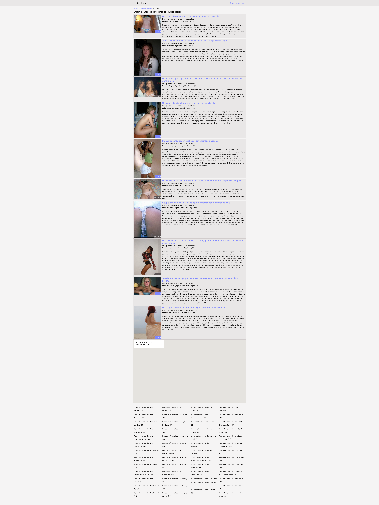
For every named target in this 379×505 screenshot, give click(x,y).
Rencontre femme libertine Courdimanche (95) (143, 480)
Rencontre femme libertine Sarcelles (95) (232, 466)
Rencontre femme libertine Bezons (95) (146, 451)
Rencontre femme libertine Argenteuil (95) (143, 409)
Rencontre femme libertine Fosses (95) (174, 444)
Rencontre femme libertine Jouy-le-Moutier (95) (175, 494)
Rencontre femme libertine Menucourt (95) (200, 444)
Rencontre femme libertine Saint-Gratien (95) (230, 430)
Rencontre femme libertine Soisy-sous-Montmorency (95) (231, 473)
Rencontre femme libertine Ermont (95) (174, 430)
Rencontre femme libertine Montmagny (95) (200, 466)
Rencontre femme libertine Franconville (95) (171, 451)
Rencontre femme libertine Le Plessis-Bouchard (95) (201, 416)
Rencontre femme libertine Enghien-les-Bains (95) (175, 423)
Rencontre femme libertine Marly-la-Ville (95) (203, 437)
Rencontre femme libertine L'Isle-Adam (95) (202, 409)
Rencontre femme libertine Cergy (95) (146, 466)
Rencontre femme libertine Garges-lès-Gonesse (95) (174, 458)
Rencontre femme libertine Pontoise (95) (231, 416)
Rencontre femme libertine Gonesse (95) (175, 466)
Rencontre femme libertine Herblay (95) (174, 487)
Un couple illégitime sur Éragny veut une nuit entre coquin (190, 16)
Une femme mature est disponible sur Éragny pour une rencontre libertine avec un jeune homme (202, 241)
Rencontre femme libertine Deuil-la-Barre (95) (146, 487)
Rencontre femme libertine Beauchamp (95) (143, 430)
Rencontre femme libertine (143, 9)
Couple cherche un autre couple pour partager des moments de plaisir (196, 202)
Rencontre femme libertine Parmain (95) (203, 484)
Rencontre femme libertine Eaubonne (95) (171, 409)
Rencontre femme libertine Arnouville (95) (143, 416)
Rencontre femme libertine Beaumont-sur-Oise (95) (143, 437)
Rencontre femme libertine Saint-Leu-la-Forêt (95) (230, 437)
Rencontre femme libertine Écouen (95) (174, 416)
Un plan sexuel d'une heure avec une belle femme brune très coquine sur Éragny (201, 180)
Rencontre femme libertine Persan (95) (203, 491)
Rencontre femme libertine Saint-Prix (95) (230, 451)
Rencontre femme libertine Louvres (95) (203, 423)
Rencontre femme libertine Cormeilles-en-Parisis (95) (143, 473)
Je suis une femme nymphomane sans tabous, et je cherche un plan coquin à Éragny (200, 279)
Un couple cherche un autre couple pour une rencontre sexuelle (193, 307)
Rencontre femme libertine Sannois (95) (231, 458)
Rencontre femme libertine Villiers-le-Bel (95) (231, 494)
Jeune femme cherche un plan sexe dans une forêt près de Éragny (194, 40)
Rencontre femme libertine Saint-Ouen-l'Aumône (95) (230, 444)
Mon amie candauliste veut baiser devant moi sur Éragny (190, 141)
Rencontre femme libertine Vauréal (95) (231, 487)
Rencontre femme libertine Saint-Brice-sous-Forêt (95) (230, 423)
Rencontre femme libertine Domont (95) (146, 494)
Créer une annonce (237, 3)
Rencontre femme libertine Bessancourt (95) (143, 444)
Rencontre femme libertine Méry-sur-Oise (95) (202, 451)
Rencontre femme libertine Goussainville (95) (171, 473)
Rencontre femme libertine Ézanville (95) (175, 437)
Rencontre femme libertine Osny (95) (204, 479)
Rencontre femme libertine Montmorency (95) (200, 473)
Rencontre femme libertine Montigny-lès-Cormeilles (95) (201, 458)
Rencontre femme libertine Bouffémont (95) (143, 458)
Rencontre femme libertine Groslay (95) (174, 480)
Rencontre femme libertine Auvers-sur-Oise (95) (146, 423)
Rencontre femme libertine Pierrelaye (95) (228, 409)
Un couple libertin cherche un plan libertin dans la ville (188, 103)
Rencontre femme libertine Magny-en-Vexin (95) (203, 430)
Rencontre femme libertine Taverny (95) (231, 480)
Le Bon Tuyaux (141, 3)
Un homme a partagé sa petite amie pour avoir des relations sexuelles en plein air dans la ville (202, 79)
